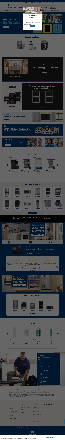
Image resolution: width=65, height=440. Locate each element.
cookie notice (33, 439)
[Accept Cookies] (64, 437)
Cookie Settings (47, 437)
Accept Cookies (52, 437)
